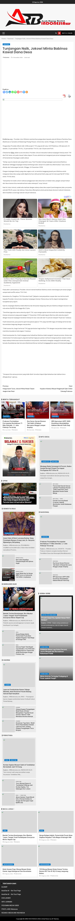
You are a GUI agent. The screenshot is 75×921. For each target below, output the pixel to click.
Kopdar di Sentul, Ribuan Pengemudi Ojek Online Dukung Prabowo (56, 388)
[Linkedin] (9, 92)
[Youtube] (18, 92)
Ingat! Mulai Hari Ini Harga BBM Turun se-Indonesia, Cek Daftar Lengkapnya (24, 575)
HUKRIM (7, 684)
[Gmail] (21, 92)
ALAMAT (4, 887)
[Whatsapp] (12, 92)
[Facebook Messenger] (24, 92)
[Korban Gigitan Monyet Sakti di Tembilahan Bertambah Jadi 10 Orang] (19, 750)
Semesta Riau (9, 533)
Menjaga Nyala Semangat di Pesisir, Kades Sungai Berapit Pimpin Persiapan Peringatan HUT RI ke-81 (55, 468)
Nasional (6, 44)
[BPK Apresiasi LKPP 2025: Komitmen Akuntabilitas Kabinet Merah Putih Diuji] (62, 410)
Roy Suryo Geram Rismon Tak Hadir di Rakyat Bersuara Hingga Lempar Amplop (62, 564)
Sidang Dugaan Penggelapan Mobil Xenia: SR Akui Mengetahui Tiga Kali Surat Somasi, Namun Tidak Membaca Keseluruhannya (25, 712)
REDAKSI (6, 57)
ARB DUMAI (18, 874)
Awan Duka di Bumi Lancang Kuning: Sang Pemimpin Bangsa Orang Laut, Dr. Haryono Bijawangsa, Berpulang (18, 540)
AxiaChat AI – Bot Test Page (11, 891)
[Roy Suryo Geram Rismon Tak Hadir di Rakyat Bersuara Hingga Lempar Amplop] (37, 410)
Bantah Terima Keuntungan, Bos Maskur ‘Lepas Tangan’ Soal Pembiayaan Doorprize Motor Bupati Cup (18, 616)
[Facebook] (4, 92)
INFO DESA (55, 461)
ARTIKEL (6, 494)
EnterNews (45, 919)
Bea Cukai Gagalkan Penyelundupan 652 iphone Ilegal (24, 561)
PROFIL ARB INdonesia (9, 909)
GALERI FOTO (46, 461)
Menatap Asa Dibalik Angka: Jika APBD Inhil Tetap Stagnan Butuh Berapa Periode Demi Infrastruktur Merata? (18, 500)
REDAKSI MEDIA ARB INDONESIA (13, 913)
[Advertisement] (37, 74)
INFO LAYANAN (6, 902)
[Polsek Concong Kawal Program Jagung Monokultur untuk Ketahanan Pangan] (45, 502)
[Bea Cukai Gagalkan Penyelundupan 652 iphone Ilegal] (8, 561)
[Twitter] (7, 92)
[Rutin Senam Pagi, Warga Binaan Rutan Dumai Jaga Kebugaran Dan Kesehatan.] (19, 856)
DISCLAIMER (6, 898)
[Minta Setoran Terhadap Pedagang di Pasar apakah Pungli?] (56, 669)
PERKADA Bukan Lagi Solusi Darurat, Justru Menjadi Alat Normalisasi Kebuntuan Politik (53, 652)
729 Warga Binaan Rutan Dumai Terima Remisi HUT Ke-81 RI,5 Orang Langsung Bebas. (53, 871)
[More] (26, 92)
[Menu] (3, 33)
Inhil (6, 608)
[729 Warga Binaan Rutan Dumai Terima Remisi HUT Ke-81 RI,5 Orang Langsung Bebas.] (56, 856)
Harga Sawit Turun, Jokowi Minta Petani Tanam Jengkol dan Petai (18, 388)
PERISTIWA (13, 760)
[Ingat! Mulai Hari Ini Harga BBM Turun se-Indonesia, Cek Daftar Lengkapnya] (8, 574)
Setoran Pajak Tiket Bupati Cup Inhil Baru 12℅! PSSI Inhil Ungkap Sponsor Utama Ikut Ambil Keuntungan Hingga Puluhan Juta (25, 650)
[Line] (15, 92)
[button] (3, 33)
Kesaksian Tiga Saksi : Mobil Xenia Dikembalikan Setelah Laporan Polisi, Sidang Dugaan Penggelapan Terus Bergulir (25, 726)
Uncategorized (8, 864)
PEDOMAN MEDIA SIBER (10, 905)
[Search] (56, 33)
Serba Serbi (52, 614)
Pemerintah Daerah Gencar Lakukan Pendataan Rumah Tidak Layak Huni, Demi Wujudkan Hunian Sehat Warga (61, 489)
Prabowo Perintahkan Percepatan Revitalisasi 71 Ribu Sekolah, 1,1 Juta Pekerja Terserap (53, 544)
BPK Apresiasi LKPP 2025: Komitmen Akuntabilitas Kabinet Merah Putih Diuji (61, 423)
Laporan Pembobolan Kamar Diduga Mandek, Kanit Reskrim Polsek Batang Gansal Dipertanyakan (17, 692)
